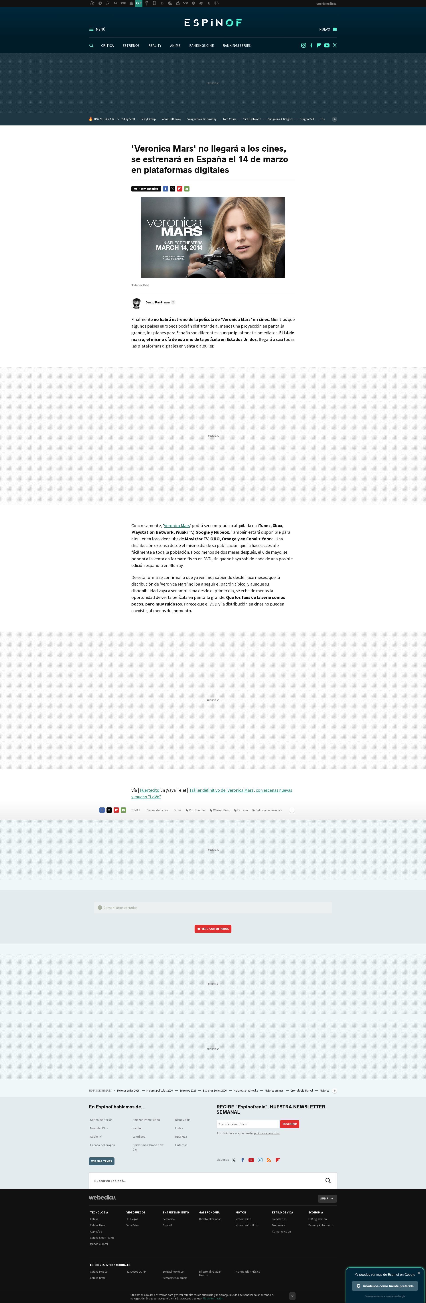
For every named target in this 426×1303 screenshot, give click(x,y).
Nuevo (324, 29)
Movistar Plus (99, 1128)
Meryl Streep (149, 119)
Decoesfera (278, 1225)
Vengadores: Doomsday (201, 119)
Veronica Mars (177, 525)
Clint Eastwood (252, 119)
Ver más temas (101, 1161)
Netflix (137, 1128)
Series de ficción (158, 810)
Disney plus (182, 1120)
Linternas (181, 1145)
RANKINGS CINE (201, 45)
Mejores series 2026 (128, 1090)
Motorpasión (243, 1219)
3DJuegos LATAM (136, 1272)
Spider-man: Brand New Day (148, 1147)
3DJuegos (132, 1219)
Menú (100, 29)
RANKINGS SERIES (237, 45)
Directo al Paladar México (210, 1273)
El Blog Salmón (317, 1219)
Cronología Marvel (302, 1090)
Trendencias (279, 1219)
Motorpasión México (248, 1272)
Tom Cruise (229, 119)
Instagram (303, 45)
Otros (177, 810)
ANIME (175, 45)
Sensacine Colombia (175, 1278)
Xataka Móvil (98, 1225)
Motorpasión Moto (247, 1225)
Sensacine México (173, 1272)
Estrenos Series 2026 (215, 1090)
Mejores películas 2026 (159, 1090)
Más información (213, 1298)
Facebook (311, 45)
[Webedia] (102, 1197)
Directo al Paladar (210, 1219)
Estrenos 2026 (188, 1090)
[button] (160, 302)
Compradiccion (281, 1231)
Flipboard (319, 45)
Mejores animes (274, 1090)
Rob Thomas (197, 810)
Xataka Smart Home (102, 1238)
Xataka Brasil (98, 1278)
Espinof (213, 23)
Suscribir (289, 1124)
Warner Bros (221, 810)
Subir (324, 1198)
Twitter (334, 45)
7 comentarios (148, 189)
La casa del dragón (102, 1145)
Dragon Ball (307, 119)
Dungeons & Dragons (280, 119)
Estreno (242, 810)
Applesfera (96, 1231)
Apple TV (96, 1137)
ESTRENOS (131, 45)
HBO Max (181, 1137)
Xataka (94, 1219)
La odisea (139, 1137)
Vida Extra (132, 1225)
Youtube (326, 45)
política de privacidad (267, 1133)
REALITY (154, 45)
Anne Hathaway (171, 119)
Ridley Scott (128, 119)
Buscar (328, 1181)
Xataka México (99, 1272)
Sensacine (169, 1219)
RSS (268, 1158)
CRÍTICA (107, 45)
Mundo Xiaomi (99, 1244)
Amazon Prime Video (146, 1120)
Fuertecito (149, 790)
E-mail (186, 188)
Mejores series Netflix (246, 1090)
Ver (215, 929)
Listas (179, 1128)
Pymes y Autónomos (320, 1225)
